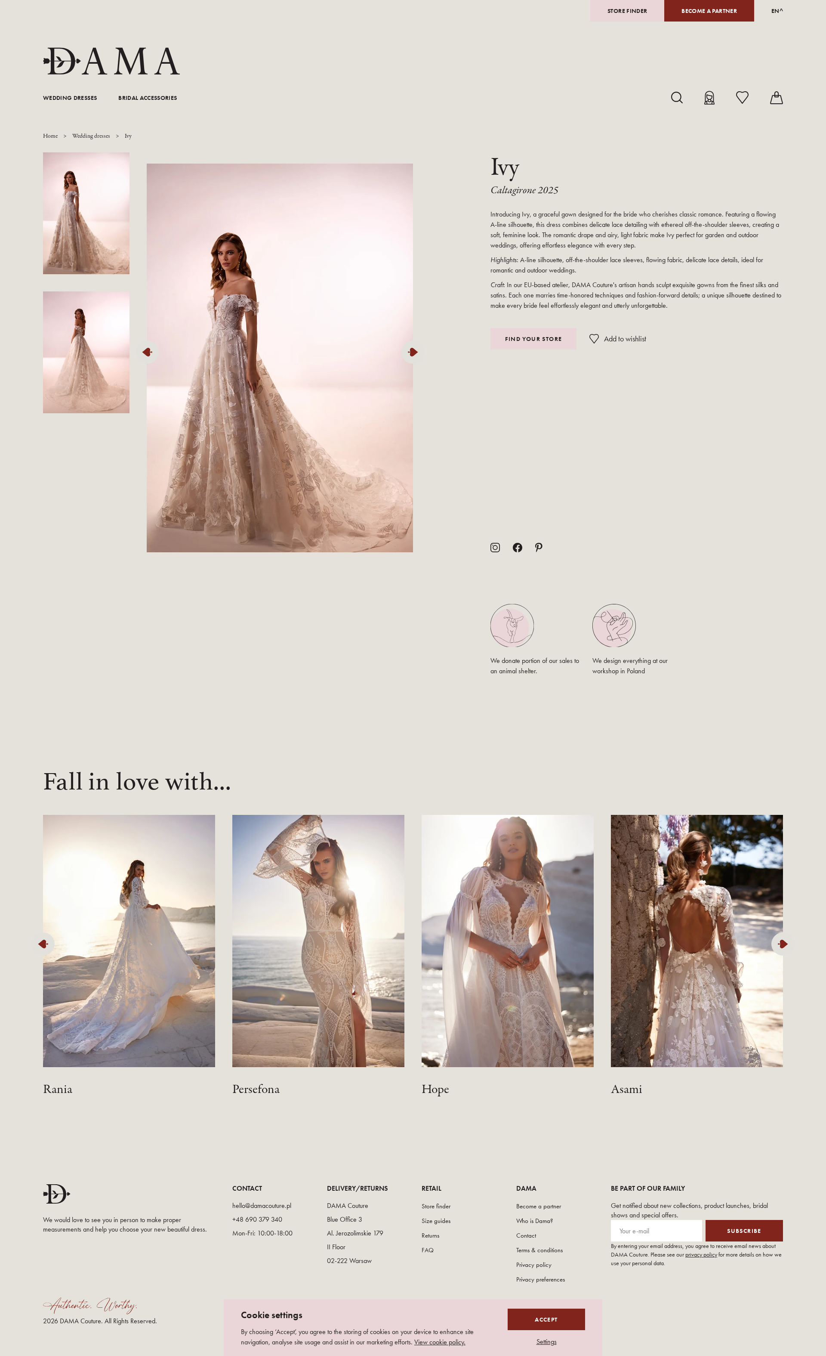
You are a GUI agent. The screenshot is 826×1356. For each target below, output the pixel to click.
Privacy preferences (540, 1279)
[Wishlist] (742, 97)
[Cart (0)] (776, 97)
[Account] (709, 98)
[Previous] (149, 352)
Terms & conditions (539, 1250)
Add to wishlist (625, 339)
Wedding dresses (70, 98)
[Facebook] (517, 547)
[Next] (415, 352)
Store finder (627, 11)
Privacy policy (534, 1264)
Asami (626, 1090)
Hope (435, 1090)
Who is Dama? (534, 1221)
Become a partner (709, 11)
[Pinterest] (538, 547)
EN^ (777, 11)
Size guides (436, 1221)
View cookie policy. (439, 1342)
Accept (546, 1319)
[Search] (677, 97)
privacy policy (701, 1254)
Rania (57, 1090)
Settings (546, 1342)
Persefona (256, 1090)
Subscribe (744, 1231)
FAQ (428, 1250)
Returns (430, 1235)
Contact (526, 1235)
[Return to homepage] (111, 61)
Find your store (533, 339)
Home (50, 136)
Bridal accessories (147, 98)
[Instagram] (495, 547)
